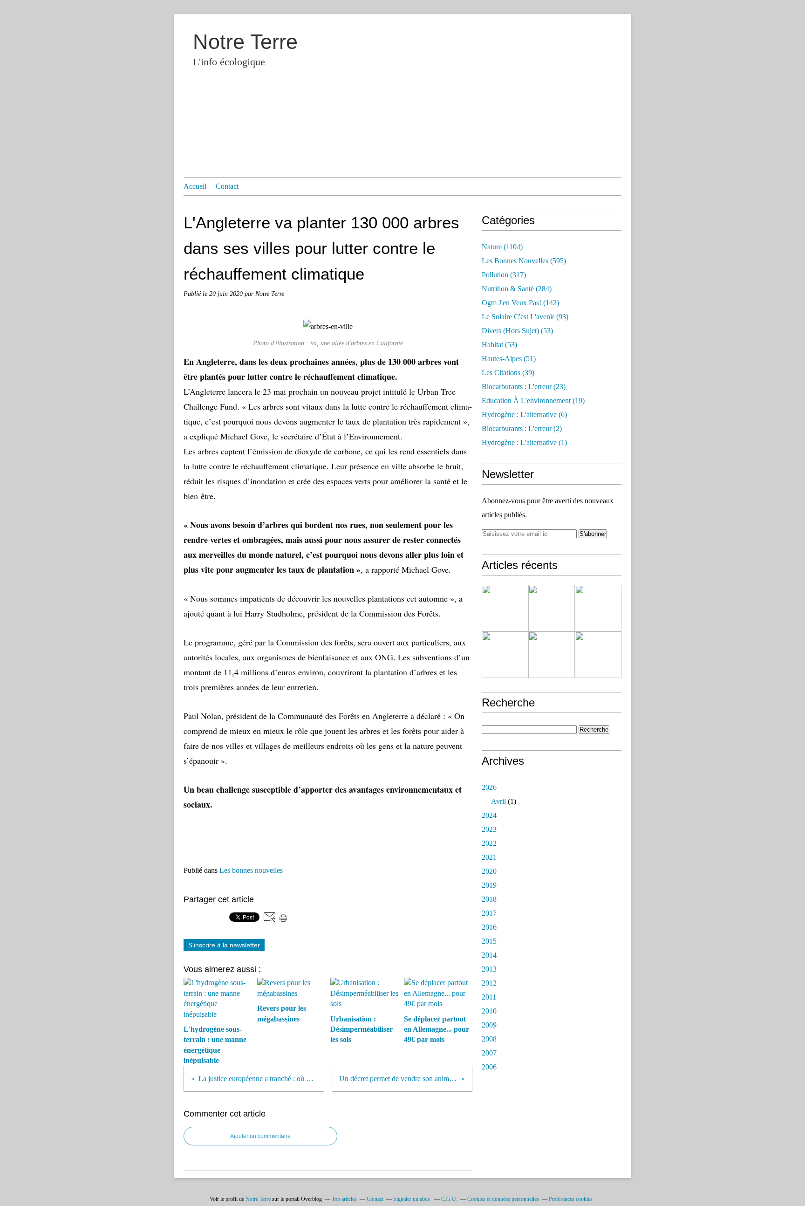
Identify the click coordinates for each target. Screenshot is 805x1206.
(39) (508, 373)
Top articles (344, 1199)
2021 (489, 857)
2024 (489, 815)
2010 (489, 1011)
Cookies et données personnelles (503, 1199)
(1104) (502, 247)
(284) (517, 289)
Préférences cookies (571, 1199)
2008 (489, 1039)
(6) (524, 414)
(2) (522, 428)
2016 (489, 927)
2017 (489, 913)
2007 (489, 1053)
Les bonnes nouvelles (251, 870)
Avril (498, 801)
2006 (489, 1067)
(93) (525, 317)
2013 (489, 969)
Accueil (195, 186)
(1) (524, 442)
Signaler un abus (412, 1199)
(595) (524, 261)
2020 (489, 871)
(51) (509, 359)
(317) (504, 275)
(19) (533, 400)
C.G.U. (449, 1199)
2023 (489, 829)
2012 (489, 983)
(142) (520, 303)
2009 (489, 1025)
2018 (489, 899)
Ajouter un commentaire (260, 1136)
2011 (489, 997)
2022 (489, 843)
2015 (489, 941)
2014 (489, 955)
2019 (489, 885)
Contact (227, 186)
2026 (489, 787)
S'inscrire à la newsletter (224, 945)
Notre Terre (245, 42)
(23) (524, 387)
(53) (517, 331)
